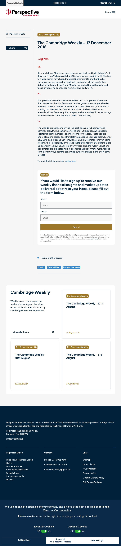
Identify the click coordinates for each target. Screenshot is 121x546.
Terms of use (89, 464)
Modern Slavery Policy (93, 477)
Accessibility (15, 3)
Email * (43, 211)
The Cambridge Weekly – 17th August (84, 305)
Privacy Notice (90, 468)
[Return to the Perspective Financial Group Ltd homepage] (22, 12)
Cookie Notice (89, 473)
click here (71, 161)
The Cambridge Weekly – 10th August (30, 356)
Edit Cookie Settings (92, 482)
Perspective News (71, 267)
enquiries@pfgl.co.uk (60, 469)
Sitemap (87, 459)
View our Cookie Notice (57, 510)
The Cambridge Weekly (48, 35)
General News (54, 267)
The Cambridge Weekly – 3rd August (84, 356)
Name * (43, 199)
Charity (41, 267)
